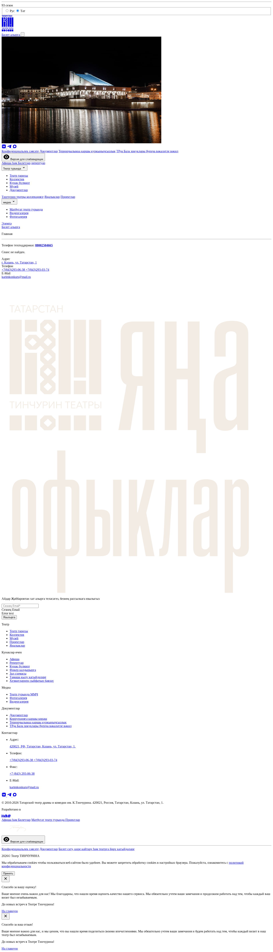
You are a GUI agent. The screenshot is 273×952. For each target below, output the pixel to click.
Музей (14, 186)
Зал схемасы (18, 673)
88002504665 (44, 245)
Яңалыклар (52, 197)
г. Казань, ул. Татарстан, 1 (19, 262)
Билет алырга (11, 34)
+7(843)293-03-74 (37, 269)
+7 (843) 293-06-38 (22, 773)
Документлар (49, 151)
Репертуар (17, 662)
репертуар (38, 163)
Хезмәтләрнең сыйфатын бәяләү (32, 680)
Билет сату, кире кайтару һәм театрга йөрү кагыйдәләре (97, 849)
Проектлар (68, 197)
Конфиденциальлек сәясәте (20, 151)
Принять (8, 873)
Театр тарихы (19, 175)
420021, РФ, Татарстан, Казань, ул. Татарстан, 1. (43, 746)
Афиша (14, 659)
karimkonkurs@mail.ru (16, 277)
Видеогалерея (19, 213)
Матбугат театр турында (26, 209)
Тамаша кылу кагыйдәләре (28, 677)
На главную (10, 911)
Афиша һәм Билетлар (16, 163)
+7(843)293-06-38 (14, 269)
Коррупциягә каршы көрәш (28, 718)
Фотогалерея (18, 216)
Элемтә (7, 223)
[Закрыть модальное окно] (6, 879)
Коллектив (17, 179)
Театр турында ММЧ (24, 694)
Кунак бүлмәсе (20, 183)
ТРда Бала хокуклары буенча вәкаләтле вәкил (147, 151)
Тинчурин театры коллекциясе (23, 197)
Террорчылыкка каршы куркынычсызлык (87, 151)
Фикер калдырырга (23, 670)
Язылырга (9, 617)
